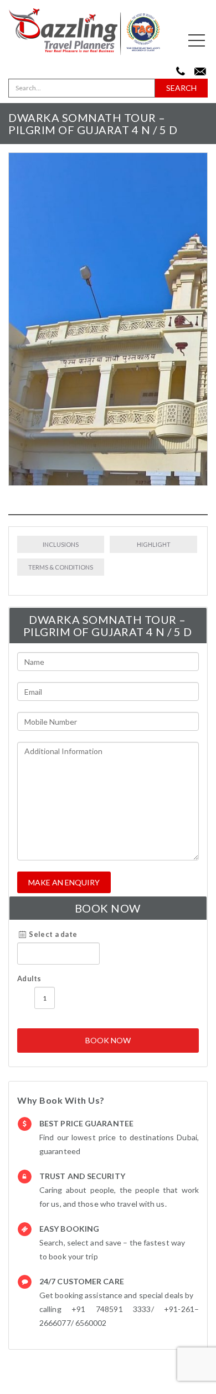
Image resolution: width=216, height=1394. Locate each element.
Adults (29, 978)
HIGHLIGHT (154, 544)
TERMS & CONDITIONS (60, 567)
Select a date (52, 934)
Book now (108, 1040)
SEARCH (181, 88)
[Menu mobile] (196, 42)
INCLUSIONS (61, 544)
